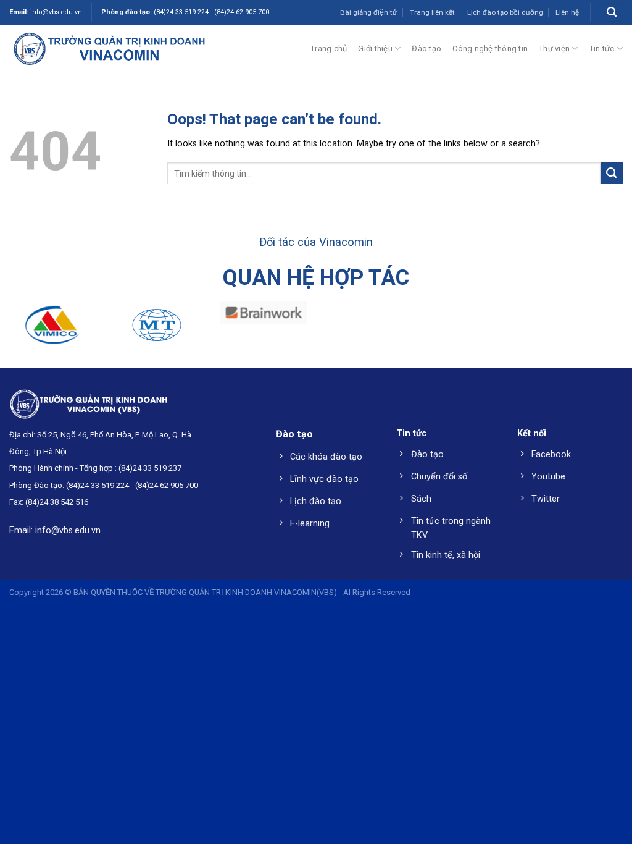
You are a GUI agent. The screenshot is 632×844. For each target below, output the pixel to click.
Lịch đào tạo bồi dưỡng (505, 12)
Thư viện (554, 48)
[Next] (603, 336)
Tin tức (602, 48)
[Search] (612, 12)
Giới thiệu (375, 48)
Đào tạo (426, 48)
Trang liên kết (432, 12)
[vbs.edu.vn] (109, 48)
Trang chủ (328, 48)
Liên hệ (567, 12)
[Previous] (28, 336)
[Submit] (612, 173)
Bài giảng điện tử (368, 12)
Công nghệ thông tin (490, 48)
